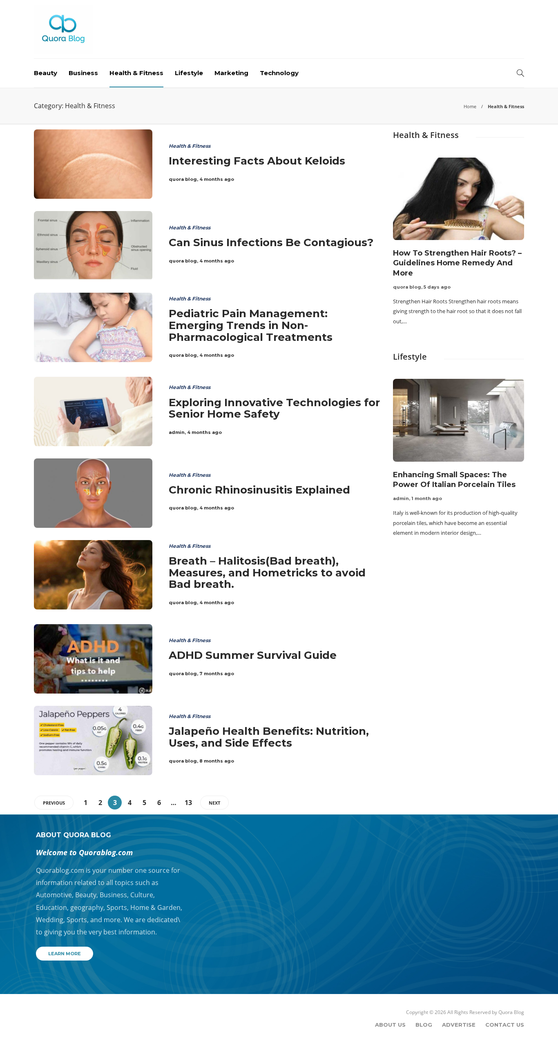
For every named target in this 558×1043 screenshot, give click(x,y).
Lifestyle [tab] (410, 356)
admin (177, 432)
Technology (279, 73)
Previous (54, 803)
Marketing (231, 73)
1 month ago (426, 498)
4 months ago (216, 179)
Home (470, 106)
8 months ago (216, 761)
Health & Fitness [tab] (426, 134)
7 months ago (216, 673)
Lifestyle (189, 73)
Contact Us (504, 1024)
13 (188, 802)
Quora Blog (511, 1012)
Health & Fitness (136, 73)
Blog (423, 1024)
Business (83, 73)
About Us (390, 1024)
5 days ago (437, 287)
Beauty (45, 73)
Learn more (64, 953)
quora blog (183, 179)
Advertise (458, 1024)
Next (214, 803)
